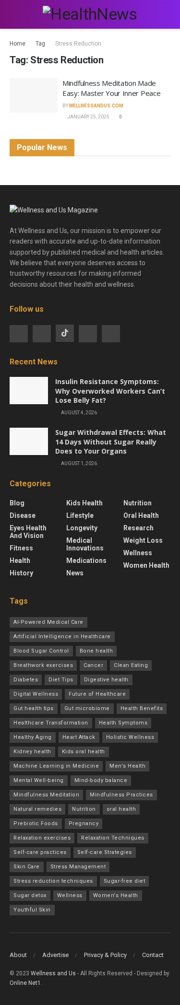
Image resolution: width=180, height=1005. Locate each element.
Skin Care (26, 867)
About (18, 954)
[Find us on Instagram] (42, 333)
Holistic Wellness (130, 737)
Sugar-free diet (124, 881)
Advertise (55, 954)
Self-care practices (40, 852)
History (21, 573)
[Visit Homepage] (90, 14)
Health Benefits (141, 708)
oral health (121, 809)
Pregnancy (84, 823)
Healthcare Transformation (50, 723)
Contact (153, 954)
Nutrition (137, 503)
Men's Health (127, 766)
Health (20, 560)
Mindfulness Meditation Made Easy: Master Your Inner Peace (111, 88)
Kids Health (84, 503)
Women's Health (115, 895)
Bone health (96, 651)
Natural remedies (37, 809)
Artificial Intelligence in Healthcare (62, 636)
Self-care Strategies (104, 852)
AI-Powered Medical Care (48, 622)
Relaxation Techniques (112, 838)
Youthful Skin (32, 910)
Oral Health (141, 515)
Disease (23, 515)
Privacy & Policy (105, 954)
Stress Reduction (78, 43)
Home (17, 43)
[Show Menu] (14, 14)
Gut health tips (33, 708)
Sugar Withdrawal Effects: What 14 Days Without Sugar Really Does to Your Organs (110, 442)
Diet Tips (60, 680)
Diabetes (25, 680)
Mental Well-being (38, 780)
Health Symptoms (123, 723)
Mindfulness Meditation (46, 795)
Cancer (93, 665)
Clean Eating (131, 665)
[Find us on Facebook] (19, 333)
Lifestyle (80, 515)
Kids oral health (83, 751)
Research (138, 528)
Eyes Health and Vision (28, 531)
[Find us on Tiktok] (65, 333)
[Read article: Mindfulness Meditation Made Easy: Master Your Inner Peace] (34, 95)
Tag (40, 43)
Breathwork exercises (43, 665)
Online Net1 (25, 983)
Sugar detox (30, 895)
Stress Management (78, 867)
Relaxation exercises (42, 838)
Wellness (137, 553)
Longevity (81, 528)
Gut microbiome (87, 708)
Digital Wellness (35, 694)
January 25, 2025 (87, 116)
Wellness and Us (53, 973)
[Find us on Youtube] (88, 333)
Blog (17, 503)
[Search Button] (166, 14)
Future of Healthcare (97, 694)
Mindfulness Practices (121, 795)
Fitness (21, 548)
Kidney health (32, 751)
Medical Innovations (85, 544)
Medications (86, 560)
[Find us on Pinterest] (111, 333)
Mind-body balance (101, 780)
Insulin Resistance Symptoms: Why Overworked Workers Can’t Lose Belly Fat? (110, 391)
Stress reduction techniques (53, 881)
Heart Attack (79, 737)
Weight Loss (143, 540)
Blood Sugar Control (41, 651)
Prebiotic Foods (35, 823)
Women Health (146, 565)
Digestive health (106, 680)
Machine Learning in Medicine (56, 766)
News (75, 573)
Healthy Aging (32, 737)
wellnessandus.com (96, 105)
